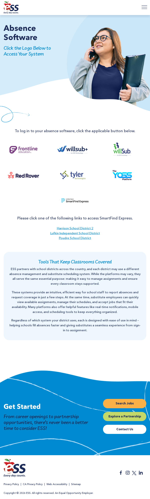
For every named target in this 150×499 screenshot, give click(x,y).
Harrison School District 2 (75, 228)
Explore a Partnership (124, 416)
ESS (11, 8)
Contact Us (124, 429)
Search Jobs (125, 403)
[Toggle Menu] (144, 7)
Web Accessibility (56, 484)
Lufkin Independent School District (75, 233)
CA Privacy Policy (33, 484)
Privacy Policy (11, 484)
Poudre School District (75, 238)
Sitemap (76, 484)
